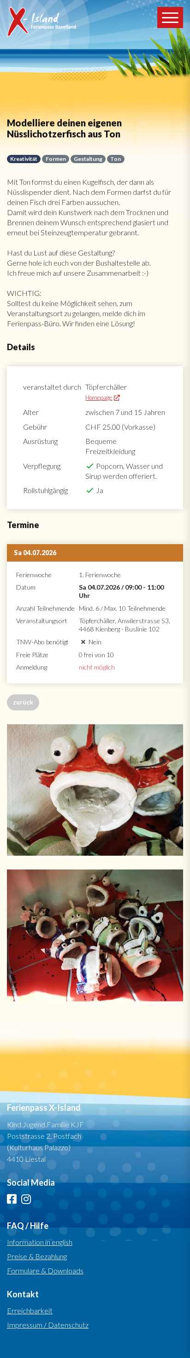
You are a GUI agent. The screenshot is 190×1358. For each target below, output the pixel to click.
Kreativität (23, 158)
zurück (23, 702)
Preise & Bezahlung (37, 1256)
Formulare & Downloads (45, 1270)
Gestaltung (88, 158)
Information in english (39, 1242)
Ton (115, 158)
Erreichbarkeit (30, 1310)
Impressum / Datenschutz (48, 1324)
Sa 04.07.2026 (35, 553)
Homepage (98, 397)
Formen (56, 158)
